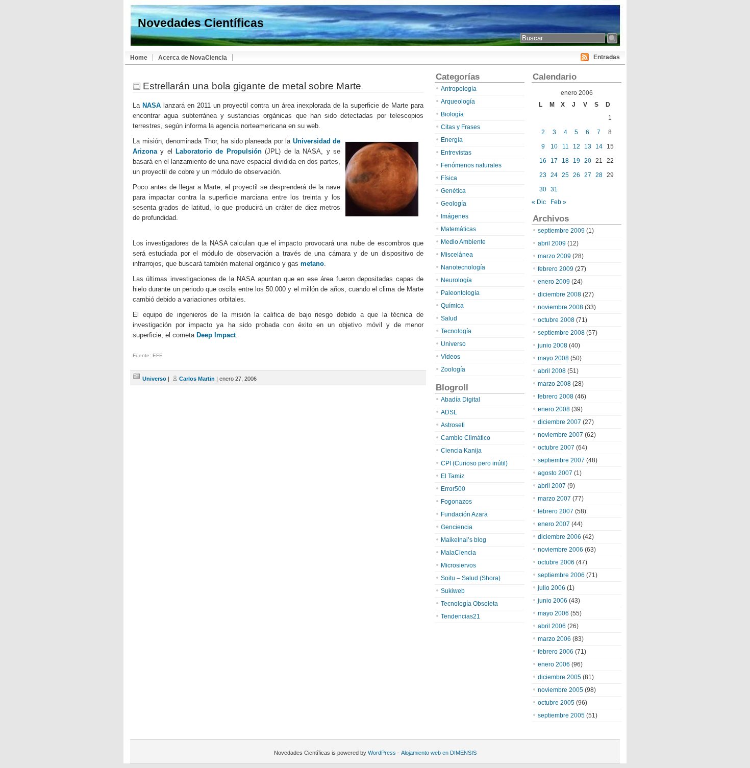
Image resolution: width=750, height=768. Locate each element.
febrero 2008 (555, 396)
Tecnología (456, 331)
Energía (452, 139)
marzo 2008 (554, 383)
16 (542, 160)
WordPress (382, 753)
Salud (449, 318)
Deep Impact (216, 335)
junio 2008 (552, 345)
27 (587, 175)
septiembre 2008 (561, 332)
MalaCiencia (458, 552)
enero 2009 (554, 281)
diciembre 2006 (559, 536)
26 (576, 175)
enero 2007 (554, 524)
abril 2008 (552, 371)
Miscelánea (457, 254)
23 (542, 175)
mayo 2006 (553, 613)
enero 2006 (554, 664)
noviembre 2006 (560, 549)
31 (554, 189)
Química (452, 305)
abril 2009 (552, 243)
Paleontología (460, 292)
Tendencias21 (460, 616)
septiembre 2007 (561, 460)
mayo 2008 (553, 358)
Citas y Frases (460, 127)
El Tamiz (452, 476)
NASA (151, 105)
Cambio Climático (465, 437)
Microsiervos (458, 565)
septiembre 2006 (561, 575)
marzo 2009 (554, 256)
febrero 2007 (555, 511)
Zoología (453, 369)
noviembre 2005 (560, 689)
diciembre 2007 (559, 422)
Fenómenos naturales (471, 165)
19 (576, 160)
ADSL (449, 412)
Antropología (459, 88)
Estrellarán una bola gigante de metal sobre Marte (252, 86)
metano (312, 263)
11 (565, 146)
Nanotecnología (463, 267)
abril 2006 (552, 626)
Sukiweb (453, 590)
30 (542, 189)
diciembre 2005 (559, 677)
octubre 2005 (556, 702)
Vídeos (450, 356)
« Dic (539, 202)
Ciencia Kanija (461, 450)
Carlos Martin (197, 379)
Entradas (606, 57)
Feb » (558, 202)
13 (587, 146)
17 (554, 160)
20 (587, 160)
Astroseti (453, 425)
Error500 (453, 488)
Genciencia (456, 527)
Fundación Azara (464, 514)
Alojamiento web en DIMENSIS (439, 753)
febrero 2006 (555, 651)
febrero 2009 (555, 268)
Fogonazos (456, 501)
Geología (453, 203)
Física (449, 178)
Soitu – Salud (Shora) (471, 578)
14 (599, 146)
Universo (154, 379)
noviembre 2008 (560, 307)
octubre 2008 (556, 320)
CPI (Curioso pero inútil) (474, 463)
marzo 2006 (554, 638)
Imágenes (454, 216)
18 (565, 160)
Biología (452, 114)
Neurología (456, 280)
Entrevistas (456, 152)
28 (599, 175)
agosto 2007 (555, 473)
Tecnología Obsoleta (469, 603)
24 (554, 175)
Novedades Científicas (201, 23)
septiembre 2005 (561, 715)
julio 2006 (551, 587)
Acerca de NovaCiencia (192, 57)
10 (554, 146)
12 (576, 146)
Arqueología (458, 101)
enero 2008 (554, 409)
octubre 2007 (556, 447)
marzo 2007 (554, 498)
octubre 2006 (556, 562)
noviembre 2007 (560, 434)
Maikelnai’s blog (463, 539)
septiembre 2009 (561, 230)
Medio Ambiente (463, 241)
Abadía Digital (460, 399)
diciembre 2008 (559, 294)
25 (565, 175)
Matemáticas (458, 229)
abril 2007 (552, 485)
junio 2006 (552, 600)
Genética (453, 190)
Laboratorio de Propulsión (219, 151)
